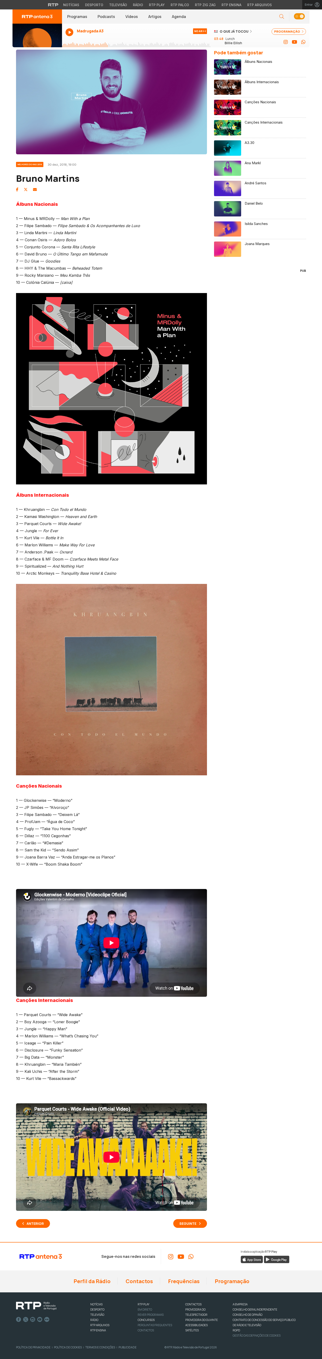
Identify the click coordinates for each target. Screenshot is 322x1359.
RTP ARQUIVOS (99, 1325)
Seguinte (187, 1223)
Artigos (154, 16)
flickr (47, 1319)
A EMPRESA (240, 1304)
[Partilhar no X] (26, 189)
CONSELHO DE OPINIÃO (247, 1315)
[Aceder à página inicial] (37, 16)
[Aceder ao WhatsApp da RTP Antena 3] (303, 42)
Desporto (94, 5)
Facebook (18, 1319)
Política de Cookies (68, 1347)
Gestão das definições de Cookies (257, 1335)
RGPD (236, 1330)
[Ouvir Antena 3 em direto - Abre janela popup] (37, 35)
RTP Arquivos (259, 5)
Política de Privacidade (33, 1347)
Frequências (183, 1281)
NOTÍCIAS (96, 1304)
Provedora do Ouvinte (201, 1320)
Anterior (35, 1223)
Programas (77, 16)
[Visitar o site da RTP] (53, 4)
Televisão (118, 5)
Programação (231, 1281)
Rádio (138, 5)
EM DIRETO (145, 1309)
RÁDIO (94, 1320)
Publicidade (127, 1347)
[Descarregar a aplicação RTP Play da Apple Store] (252, 1259)
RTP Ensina (231, 5)
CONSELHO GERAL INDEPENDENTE (255, 1309)
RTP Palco (180, 5)
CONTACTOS (193, 1304)
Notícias (71, 5)
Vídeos (131, 16)
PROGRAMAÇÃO (287, 31)
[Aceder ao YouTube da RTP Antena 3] (294, 42)
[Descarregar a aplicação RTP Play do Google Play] (276, 1259)
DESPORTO (97, 1309)
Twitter (25, 1319)
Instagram (32, 1319)
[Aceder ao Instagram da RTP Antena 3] (286, 42)
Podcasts (106, 16)
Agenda (179, 16)
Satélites (192, 1330)
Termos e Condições (100, 1347)
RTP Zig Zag (205, 5)
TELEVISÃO (97, 1315)
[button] (299, 16)
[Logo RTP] (36, 1306)
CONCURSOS (146, 1320)
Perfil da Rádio (92, 1281)
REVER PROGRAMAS (151, 1315)
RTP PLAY (143, 1304)
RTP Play (157, 5)
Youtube (39, 1319)
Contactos (139, 1281)
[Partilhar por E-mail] (35, 189)
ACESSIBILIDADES (196, 1325)
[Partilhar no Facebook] (17, 189)
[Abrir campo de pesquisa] (281, 16)
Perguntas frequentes (155, 1325)
